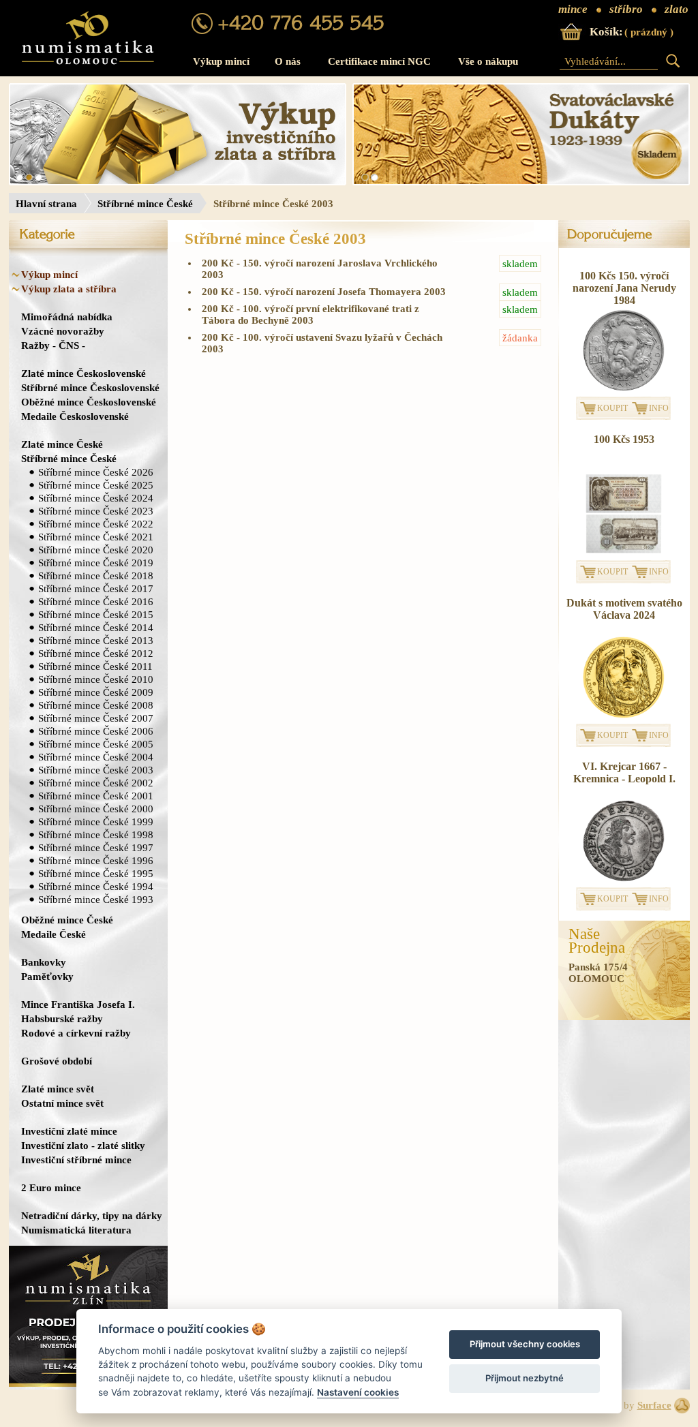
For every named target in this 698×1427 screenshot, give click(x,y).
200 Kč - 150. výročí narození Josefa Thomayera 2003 (370, 292)
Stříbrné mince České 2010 (95, 679)
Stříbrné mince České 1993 (95, 899)
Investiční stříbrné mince (76, 1159)
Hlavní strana (46, 203)
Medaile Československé (75, 416)
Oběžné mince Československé (88, 402)
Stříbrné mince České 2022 (95, 524)
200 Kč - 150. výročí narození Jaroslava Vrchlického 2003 (370, 269)
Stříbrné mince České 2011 (95, 666)
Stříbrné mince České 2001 (95, 795)
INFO (659, 408)
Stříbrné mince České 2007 (95, 718)
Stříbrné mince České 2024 (95, 498)
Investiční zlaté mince (69, 1131)
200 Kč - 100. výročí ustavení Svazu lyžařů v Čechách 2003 (370, 343)
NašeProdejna (596, 941)
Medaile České (53, 934)
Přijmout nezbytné (524, 1377)
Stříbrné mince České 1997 (95, 847)
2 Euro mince (51, 1187)
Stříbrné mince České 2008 (95, 705)
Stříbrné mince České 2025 (95, 485)
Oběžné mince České (67, 919)
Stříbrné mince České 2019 (95, 562)
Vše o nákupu (488, 61)
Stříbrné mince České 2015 (95, 614)
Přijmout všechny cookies (525, 1343)
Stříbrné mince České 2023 (95, 511)
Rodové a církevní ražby (76, 1033)
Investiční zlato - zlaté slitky (83, 1145)
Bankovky (43, 962)
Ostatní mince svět (62, 1103)
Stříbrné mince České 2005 (95, 744)
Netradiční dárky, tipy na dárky (91, 1215)
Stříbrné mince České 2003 (95, 770)
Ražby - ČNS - (53, 345)
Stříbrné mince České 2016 (95, 601)
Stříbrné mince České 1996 (95, 860)
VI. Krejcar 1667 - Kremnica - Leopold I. (624, 772)
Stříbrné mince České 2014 (95, 627)
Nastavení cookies (358, 1392)
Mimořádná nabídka (66, 316)
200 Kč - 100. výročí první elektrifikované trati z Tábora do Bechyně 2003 (370, 314)
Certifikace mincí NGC (379, 61)
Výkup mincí (221, 61)
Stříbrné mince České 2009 (95, 692)
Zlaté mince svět (57, 1088)
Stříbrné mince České (145, 203)
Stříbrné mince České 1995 (95, 873)
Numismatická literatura (76, 1230)
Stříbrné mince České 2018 (95, 575)
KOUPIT (612, 408)
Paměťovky (47, 976)
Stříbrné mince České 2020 (95, 549)
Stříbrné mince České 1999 (95, 821)
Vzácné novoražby (62, 331)
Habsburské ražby (62, 1018)
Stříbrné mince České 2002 (95, 782)
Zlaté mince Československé (83, 373)
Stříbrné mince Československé (90, 387)
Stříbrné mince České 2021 (95, 536)
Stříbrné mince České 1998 (95, 834)
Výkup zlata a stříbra (69, 288)
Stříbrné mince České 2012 (95, 653)
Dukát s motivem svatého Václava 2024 (624, 609)
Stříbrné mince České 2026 (95, 472)
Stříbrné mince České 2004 (95, 757)
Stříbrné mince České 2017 (95, 588)
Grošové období (56, 1061)
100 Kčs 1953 (624, 439)
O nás (288, 61)
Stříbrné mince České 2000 (95, 808)
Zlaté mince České (62, 444)
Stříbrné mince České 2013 (95, 640)
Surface (654, 1405)
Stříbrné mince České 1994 (95, 886)
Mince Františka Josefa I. (78, 1004)
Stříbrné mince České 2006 (95, 731)
